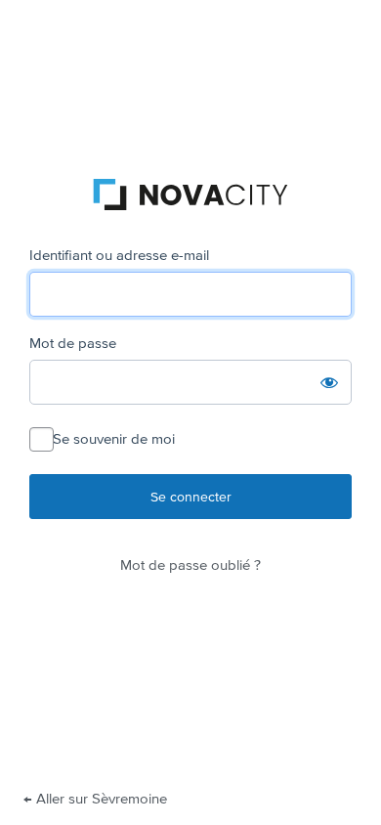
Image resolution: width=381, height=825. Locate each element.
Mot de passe (72, 343)
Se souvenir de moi (114, 439)
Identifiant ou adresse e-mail (119, 255)
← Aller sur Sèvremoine (95, 798)
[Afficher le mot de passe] (329, 382)
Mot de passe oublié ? (190, 565)
